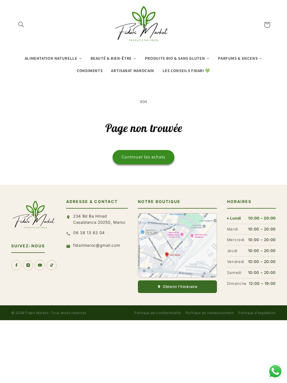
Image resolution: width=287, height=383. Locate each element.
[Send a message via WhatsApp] (275, 371)
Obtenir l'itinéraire (180, 286)
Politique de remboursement (210, 313)
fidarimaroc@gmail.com (96, 245)
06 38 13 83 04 (89, 232)
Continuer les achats (144, 157)
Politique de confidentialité (157, 313)
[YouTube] (40, 265)
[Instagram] (28, 265)
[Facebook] (16, 265)
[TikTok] (52, 265)
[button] (21, 24)
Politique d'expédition (257, 313)
